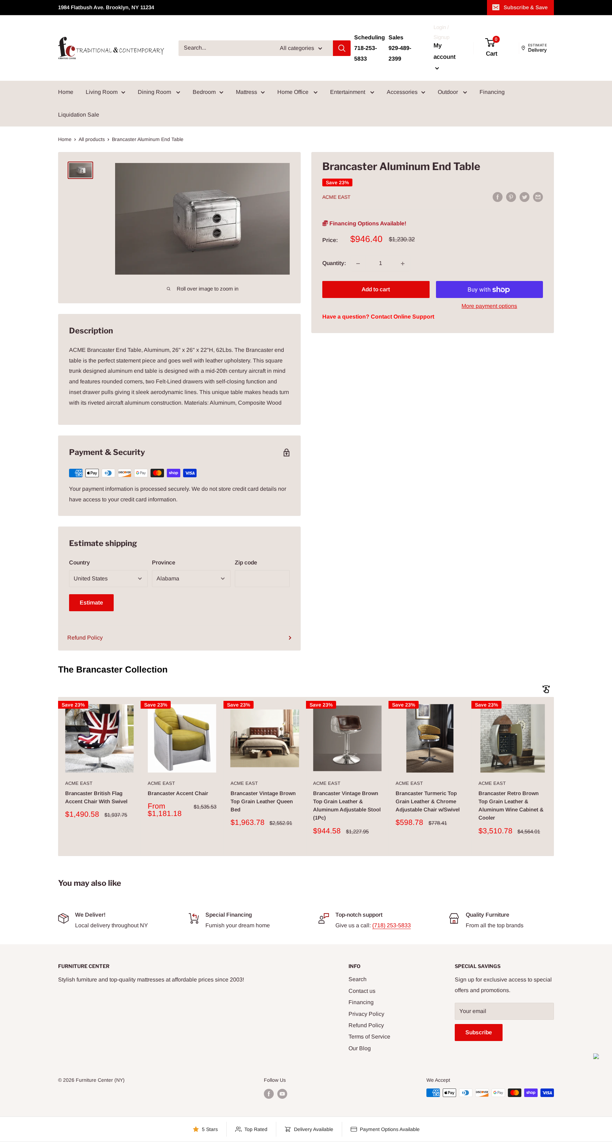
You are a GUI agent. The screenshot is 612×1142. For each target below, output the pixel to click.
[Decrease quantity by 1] (358, 263)
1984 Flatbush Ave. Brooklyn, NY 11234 (106, 7)
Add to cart (376, 290)
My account (444, 51)
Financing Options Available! (367, 224)
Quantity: (334, 263)
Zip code (246, 562)
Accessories (402, 92)
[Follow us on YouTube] (282, 1093)
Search (357, 979)
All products (92, 139)
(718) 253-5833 (391, 925)
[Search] (342, 48)
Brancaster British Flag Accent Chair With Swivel (96, 797)
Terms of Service (369, 1037)
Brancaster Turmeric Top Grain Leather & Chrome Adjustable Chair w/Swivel (428, 801)
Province (163, 562)
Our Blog (359, 1048)
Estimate (91, 603)
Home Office (293, 92)
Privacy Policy (366, 1014)
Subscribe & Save (526, 7)
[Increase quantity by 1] (402, 263)
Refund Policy (85, 638)
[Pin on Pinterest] (511, 196)
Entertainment (348, 92)
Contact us (361, 991)
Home (65, 92)
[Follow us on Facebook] (269, 1093)
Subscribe (478, 1032)
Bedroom (204, 92)
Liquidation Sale (78, 115)
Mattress (246, 92)
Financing (492, 92)
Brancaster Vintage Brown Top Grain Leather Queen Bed (263, 801)
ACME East (336, 197)
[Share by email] (538, 196)
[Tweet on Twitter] (524, 196)
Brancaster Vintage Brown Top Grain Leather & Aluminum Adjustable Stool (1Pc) (347, 805)
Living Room (102, 92)
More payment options (489, 306)
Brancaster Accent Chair (178, 793)
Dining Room (155, 92)
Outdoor (448, 92)
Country (79, 562)
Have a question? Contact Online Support (378, 317)
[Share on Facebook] (498, 196)
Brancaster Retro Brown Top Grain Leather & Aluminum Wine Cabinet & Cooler (511, 805)
